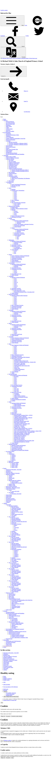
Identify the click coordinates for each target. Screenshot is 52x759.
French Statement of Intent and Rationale (20, 337)
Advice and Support (13, 618)
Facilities (13, 400)
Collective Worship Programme (15, 168)
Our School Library (10, 451)
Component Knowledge (16, 258)
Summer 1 (13, 459)
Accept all (8, 716)
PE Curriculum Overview (16, 385)
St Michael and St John (14, 163)
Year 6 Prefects (12, 595)
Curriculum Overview (16, 244)
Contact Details (9, 128)
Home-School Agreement (11, 486)
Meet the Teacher (15, 507)
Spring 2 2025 (14, 467)
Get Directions (27, 111)
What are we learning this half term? (19, 521)
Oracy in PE (16, 205)
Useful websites (14, 510)
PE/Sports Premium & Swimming (18, 399)
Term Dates (8, 501)
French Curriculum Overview (17, 339)
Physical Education (13, 374)
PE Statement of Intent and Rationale (19, 375)
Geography (11, 310)
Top (2, 702)
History (10, 323)
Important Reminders (15, 519)
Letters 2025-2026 (15, 491)
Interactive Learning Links (14, 621)
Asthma (10, 476)
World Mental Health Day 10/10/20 (21, 441)
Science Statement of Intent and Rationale (20, 255)
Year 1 (15, 192)
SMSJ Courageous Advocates (17, 603)
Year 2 (15, 194)
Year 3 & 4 (16, 389)
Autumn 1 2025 (14, 463)
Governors (8, 141)
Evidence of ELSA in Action (17, 636)
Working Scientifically (16, 261)
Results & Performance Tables (12, 134)
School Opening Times (11, 499)
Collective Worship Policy (14, 162)
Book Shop (11, 461)
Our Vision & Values (10, 122)
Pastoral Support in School (14, 632)
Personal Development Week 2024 (21, 421)
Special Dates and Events (16, 449)
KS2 (18, 238)
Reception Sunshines (13, 505)
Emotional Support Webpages (17, 635)
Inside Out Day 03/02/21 (19, 439)
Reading (13, 219)
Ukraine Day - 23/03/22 (19, 426)
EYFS (10, 183)
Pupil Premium (9, 150)
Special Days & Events (16, 273)
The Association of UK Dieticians (10, 686)
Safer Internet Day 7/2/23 (19, 290)
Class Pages (8, 504)
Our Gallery (14, 515)
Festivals (10, 174)
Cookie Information (10, 694)
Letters (10, 490)
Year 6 (15, 199)
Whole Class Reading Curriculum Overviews (23, 224)
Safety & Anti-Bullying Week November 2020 (24, 440)
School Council (12, 594)
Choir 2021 (16, 366)
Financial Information (10, 139)
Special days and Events (16, 341)
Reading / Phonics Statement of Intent (19, 208)
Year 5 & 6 (16, 391)
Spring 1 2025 (14, 466)
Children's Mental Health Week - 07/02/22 (23, 428)
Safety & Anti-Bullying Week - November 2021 (24, 432)
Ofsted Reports (9, 145)
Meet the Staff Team (10, 124)
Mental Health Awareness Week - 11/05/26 (23, 415)
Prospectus (8, 125)
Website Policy (9, 695)
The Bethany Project (15, 606)
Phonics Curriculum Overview (17, 215)
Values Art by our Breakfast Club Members (20, 178)
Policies (7, 148)
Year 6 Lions (11, 586)
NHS (4, 682)
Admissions (8, 133)
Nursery (16, 211)
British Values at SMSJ (11, 156)
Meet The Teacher (15, 537)
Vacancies (8, 130)
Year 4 (15, 196)
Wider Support (14, 620)
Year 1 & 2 (16, 388)
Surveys (13, 201)
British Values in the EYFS (17, 514)
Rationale (13, 189)
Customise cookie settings (16, 716)
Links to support (14, 481)
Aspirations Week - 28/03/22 (20, 424)
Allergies (11, 475)
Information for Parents (16, 217)
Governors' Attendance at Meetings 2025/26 (18, 144)
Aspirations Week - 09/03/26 (20, 416)
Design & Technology (13, 294)
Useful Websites (17, 226)
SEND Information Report (14, 615)
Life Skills (13, 627)
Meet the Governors (13, 142)
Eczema (10, 479)
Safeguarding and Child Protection (13, 641)
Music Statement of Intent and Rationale (20, 345)
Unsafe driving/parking (16, 601)
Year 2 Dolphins (12, 536)
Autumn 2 (13, 456)
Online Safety (9, 496)
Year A (15, 271)
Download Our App (7, 646)
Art (15, 528)
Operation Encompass (10, 642)
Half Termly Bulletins (16, 509)
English (10, 218)
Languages (11, 336)
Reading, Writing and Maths (17, 623)
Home (4, 119)
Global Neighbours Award (14, 598)
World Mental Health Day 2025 (21, 418)
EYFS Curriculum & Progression (18, 184)
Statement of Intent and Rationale (21, 220)
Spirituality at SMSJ (13, 176)
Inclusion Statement (10, 612)
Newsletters (11, 492)
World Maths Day (18, 248)
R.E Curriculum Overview (17, 446)
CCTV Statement (9, 137)
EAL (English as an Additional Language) (15, 629)
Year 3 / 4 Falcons (12, 562)
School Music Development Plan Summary (20, 357)
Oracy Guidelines (15, 200)
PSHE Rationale (17, 404)
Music (10, 343)
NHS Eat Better (6, 684)
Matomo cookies (7, 740)
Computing (11, 276)
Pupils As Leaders (10, 592)
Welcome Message (10, 121)
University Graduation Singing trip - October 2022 (25, 362)
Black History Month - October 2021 (22, 433)
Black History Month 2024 (20, 422)
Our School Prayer (13, 166)
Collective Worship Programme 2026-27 (20, 170)
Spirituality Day (14, 177)
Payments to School (10, 498)
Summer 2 (16, 550)
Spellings (13, 531)
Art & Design (11, 263)
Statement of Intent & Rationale (18, 277)
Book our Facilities (10, 131)
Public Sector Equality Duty (12, 149)
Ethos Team (11, 180)
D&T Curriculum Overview (17, 305)
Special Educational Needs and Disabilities (15, 154)
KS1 (18, 237)
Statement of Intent (21, 221)
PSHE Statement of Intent (19, 405)
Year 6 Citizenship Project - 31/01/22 (22, 429)
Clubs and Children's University (13, 473)
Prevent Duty (9, 643)
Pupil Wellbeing (9, 630)
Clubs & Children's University (12, 157)
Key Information (6, 132)
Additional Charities (15, 607)
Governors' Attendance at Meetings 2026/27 (18, 143)
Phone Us (26, 91)
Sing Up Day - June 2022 (19, 363)
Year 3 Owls (11, 542)
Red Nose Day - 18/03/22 (19, 427)
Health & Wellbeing (10, 474)
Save (12, 757)
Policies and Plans (12, 614)
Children (5, 503)
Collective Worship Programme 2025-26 (20, 171)
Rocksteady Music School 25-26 (21, 360)
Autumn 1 (13, 455)
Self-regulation (14, 626)
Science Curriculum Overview (17, 256)
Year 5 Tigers (11, 574)
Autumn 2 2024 (14, 464)
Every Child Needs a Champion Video (19, 637)
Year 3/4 (16, 282)
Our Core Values (12, 161)
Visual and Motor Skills (16, 624)
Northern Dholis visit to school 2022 (22, 365)
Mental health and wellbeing (15, 480)
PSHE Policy (14, 412)
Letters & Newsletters (10, 488)
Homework (13, 522)
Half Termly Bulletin (15, 534)
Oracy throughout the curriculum (18, 202)
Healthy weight (12, 485)
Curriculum (5, 155)
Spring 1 (13, 457)
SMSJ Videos (9, 126)
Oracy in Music (17, 203)
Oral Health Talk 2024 (19, 420)
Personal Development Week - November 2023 (24, 292)
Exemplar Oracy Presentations (17, 190)
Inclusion (5, 611)
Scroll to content (4, 10)
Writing (13, 227)
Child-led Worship (13, 173)
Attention (13, 625)
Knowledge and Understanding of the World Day (21, 600)
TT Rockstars (17, 247)
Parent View (8, 497)
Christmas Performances (19, 369)
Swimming (16, 393)
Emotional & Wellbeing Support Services (17, 631)
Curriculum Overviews (19, 232)
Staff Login (5, 689)
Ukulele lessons (17, 359)
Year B (15, 272)
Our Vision (11, 160)
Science (10, 254)
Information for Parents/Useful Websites (19, 450)
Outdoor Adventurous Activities (21, 397)
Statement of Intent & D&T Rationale (19, 295)
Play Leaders (11, 597)
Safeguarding (9, 151)
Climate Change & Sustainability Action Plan (15, 138)
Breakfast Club (9, 472)
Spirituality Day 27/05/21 (19, 437)
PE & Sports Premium (10, 147)
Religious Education (13, 444)
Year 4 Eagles (12, 568)
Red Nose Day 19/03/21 (19, 438)
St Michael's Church (13, 165)
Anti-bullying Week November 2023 (22, 423)
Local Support (14, 619)
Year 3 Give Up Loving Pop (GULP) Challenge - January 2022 (27, 430)
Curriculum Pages (10, 182)
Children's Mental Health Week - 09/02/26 (23, 417)
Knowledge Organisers (16, 524)
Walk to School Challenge (19, 395)
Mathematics (11, 240)
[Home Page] (19, 58)
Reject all (3, 716)
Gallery (7, 127)
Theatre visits (17, 368)
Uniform (8, 502)
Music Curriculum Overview (17, 354)
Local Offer (11, 617)
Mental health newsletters (16, 482)
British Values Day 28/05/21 (20, 435)
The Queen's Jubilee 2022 (19, 364)
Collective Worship (10, 159)
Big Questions (12, 172)
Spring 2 (13, 458)
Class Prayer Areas (13, 167)
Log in (4, 647)
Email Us (26, 101)
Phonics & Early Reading (14, 206)
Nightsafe (13, 604)
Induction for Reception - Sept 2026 (13, 469)
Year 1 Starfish (12, 516)
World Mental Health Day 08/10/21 (21, 434)
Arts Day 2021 (17, 370)
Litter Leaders (14, 602)
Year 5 (15, 197)
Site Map (5, 690)
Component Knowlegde (16, 356)
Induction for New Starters (17, 511)
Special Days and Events (19, 225)
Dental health (11, 478)
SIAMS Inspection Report (11, 153)
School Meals (9, 495)
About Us (5, 120)
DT (15, 526)
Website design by (9, 700)
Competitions (17, 394)
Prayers (13, 179)
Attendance (8, 136)
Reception (13, 186)
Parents (4, 468)
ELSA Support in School (14, 633)
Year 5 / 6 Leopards (13, 580)
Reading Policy (14, 207)
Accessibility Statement (11, 692)
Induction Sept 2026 (15, 185)
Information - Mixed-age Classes (13, 487)
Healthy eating (12, 484)
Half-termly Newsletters (14, 462)
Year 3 (15, 195)
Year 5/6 (16, 285)
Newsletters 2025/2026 (16, 493)
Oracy (10, 188)
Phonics (13, 513)
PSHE (10, 401)
